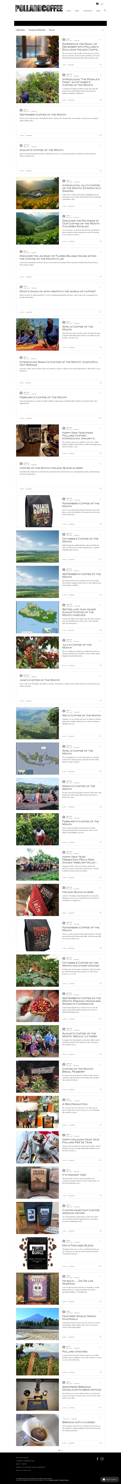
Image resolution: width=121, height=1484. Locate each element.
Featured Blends (37, 29)
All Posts (20, 29)
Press (52, 29)
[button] (77, 11)
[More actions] (101, 40)
